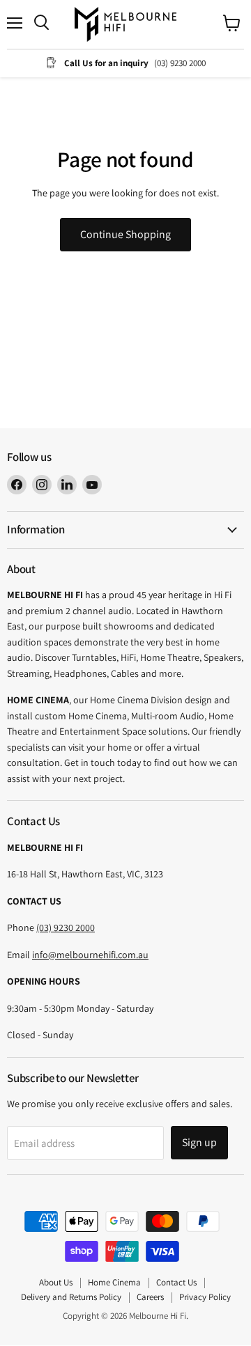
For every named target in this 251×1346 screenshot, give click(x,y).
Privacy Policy (205, 1297)
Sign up (199, 1142)
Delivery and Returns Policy (71, 1297)
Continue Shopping (125, 234)
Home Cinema (114, 1282)
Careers (150, 1297)
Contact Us (176, 1282)
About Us (56, 1282)
